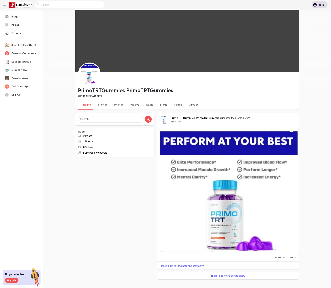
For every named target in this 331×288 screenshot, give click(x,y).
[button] (320, 4)
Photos (118, 104)
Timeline (85, 104)
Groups (193, 104)
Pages (178, 104)
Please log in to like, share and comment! (182, 266)
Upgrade (11, 280)
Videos (134, 104)
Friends (102, 104)
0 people (102, 152)
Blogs (163, 104)
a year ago (175, 121)
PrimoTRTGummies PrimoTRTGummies (195, 118)
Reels (149, 104)
